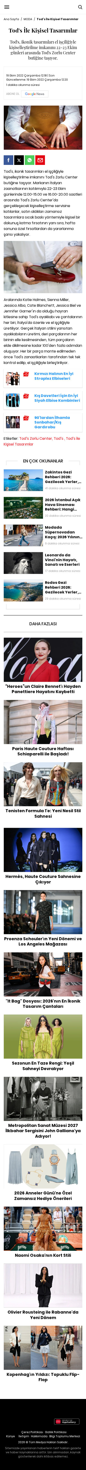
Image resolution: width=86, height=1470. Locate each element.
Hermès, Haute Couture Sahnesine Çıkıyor (43, 830)
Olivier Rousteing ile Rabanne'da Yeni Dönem (43, 1265)
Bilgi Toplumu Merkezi (64, 1436)
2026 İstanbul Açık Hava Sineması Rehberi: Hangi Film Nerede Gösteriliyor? (42, 501)
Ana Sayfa (11, 19)
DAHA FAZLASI (43, 624)
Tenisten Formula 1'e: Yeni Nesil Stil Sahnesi (43, 764)
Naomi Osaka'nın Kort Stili (43, 1209)
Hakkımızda (39, 1436)
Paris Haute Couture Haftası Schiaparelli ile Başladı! (43, 704)
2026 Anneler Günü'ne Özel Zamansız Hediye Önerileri (43, 1149)
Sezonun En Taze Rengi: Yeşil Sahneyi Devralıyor (43, 1016)
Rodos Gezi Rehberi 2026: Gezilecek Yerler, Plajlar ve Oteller (42, 584)
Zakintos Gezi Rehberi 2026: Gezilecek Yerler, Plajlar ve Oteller (39, 473)
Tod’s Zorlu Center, (36, 438)
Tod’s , (59, 438)
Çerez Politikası (32, 1432)
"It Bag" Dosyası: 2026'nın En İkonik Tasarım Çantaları (43, 957)
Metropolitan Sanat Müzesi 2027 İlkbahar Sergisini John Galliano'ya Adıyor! (43, 1081)
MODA (28, 19)
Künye (10, 1436)
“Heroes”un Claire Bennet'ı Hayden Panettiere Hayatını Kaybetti (43, 642)
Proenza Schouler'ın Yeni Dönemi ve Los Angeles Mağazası (43, 894)
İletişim (24, 1436)
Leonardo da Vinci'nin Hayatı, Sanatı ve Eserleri (41, 554)
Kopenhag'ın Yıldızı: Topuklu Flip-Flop (43, 1328)
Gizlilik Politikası (56, 1432)
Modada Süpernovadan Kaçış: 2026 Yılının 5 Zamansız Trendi (38, 529)
